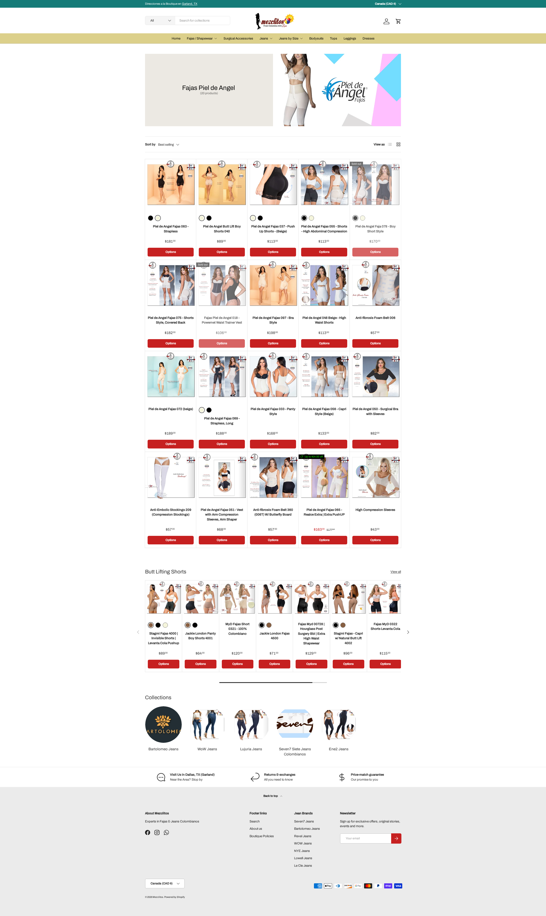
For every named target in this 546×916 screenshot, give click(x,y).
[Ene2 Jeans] (338, 724)
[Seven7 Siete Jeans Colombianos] (295, 724)
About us (256, 828)
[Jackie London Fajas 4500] (274, 598)
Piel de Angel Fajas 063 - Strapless (171, 229)
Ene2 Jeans (339, 749)
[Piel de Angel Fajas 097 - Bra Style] (273, 285)
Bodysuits (316, 38)
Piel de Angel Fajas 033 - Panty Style (273, 411)
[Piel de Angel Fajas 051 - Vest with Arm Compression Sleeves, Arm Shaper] (221, 477)
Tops (333, 38)
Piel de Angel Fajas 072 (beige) (170, 409)
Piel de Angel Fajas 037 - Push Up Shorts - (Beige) (273, 229)
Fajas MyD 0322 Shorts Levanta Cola (385, 626)
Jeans (264, 38)
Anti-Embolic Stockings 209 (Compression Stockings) (170, 512)
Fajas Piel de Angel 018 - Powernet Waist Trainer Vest (222, 320)
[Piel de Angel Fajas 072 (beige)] (170, 376)
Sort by (150, 144)
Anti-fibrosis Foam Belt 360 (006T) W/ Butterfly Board (273, 512)
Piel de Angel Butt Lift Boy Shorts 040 (222, 229)
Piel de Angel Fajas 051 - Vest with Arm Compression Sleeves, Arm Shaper (222, 514)
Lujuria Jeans (251, 749)
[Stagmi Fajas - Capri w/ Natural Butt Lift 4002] (348, 598)
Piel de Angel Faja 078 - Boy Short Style (375, 229)
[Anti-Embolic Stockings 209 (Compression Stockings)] (170, 477)
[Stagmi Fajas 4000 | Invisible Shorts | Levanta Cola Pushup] (163, 598)
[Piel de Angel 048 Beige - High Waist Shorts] (324, 285)
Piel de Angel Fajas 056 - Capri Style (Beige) (324, 411)
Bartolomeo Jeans (163, 749)
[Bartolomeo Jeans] (163, 724)
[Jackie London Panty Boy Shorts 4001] (200, 598)
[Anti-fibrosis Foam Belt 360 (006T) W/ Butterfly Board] (273, 477)
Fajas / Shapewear (200, 38)
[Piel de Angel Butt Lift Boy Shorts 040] (221, 184)
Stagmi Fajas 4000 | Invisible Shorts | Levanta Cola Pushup (163, 638)
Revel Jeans (302, 836)
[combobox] (187, 20)
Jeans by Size (288, 38)
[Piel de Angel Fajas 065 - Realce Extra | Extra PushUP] (324, 477)
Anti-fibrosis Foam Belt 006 (375, 318)
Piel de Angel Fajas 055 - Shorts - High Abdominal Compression (324, 229)
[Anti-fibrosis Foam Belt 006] (375, 285)
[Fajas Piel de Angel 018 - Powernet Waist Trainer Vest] (221, 285)
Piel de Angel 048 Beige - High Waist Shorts (324, 320)
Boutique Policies (262, 836)
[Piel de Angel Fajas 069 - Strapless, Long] (221, 376)
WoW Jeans (207, 749)
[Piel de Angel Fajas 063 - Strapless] (170, 184)
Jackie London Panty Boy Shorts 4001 (200, 636)
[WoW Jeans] (207, 724)
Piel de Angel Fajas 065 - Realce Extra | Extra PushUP (324, 512)
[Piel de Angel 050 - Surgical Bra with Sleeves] (375, 376)
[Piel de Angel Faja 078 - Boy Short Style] (375, 184)
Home (176, 38)
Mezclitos (158, 897)
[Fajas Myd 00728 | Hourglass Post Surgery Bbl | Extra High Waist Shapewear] (311, 598)
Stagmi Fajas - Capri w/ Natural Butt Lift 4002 (348, 638)
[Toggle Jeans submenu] (271, 38)
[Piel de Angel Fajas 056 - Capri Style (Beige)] (324, 376)
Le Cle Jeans (303, 865)
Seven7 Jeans (304, 821)
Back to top (271, 795)
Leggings (350, 38)
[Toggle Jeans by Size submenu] (301, 38)
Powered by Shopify (174, 897)
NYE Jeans (302, 851)
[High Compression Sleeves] (375, 477)
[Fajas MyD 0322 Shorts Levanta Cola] (385, 598)
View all (396, 571)
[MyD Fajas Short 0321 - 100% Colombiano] (237, 598)
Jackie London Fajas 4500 (275, 636)
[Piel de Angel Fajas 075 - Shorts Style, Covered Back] (170, 285)
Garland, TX (189, 3)
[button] (398, 21)
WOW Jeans (303, 843)
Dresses (369, 38)
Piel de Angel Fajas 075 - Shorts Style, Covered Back (171, 320)
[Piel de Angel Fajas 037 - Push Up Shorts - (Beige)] (273, 184)
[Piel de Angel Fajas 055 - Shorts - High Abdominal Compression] (324, 184)
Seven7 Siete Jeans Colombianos (295, 751)
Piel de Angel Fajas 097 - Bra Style (273, 320)
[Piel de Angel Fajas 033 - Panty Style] (273, 376)
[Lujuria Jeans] (251, 724)
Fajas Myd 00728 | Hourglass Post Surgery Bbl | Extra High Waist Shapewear (311, 633)
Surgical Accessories (238, 38)
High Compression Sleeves (375, 509)
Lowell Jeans (303, 858)
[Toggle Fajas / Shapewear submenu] (215, 38)
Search (255, 821)
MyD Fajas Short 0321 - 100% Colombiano (237, 628)
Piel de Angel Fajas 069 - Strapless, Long (222, 421)
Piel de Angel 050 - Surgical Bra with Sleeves (375, 411)
